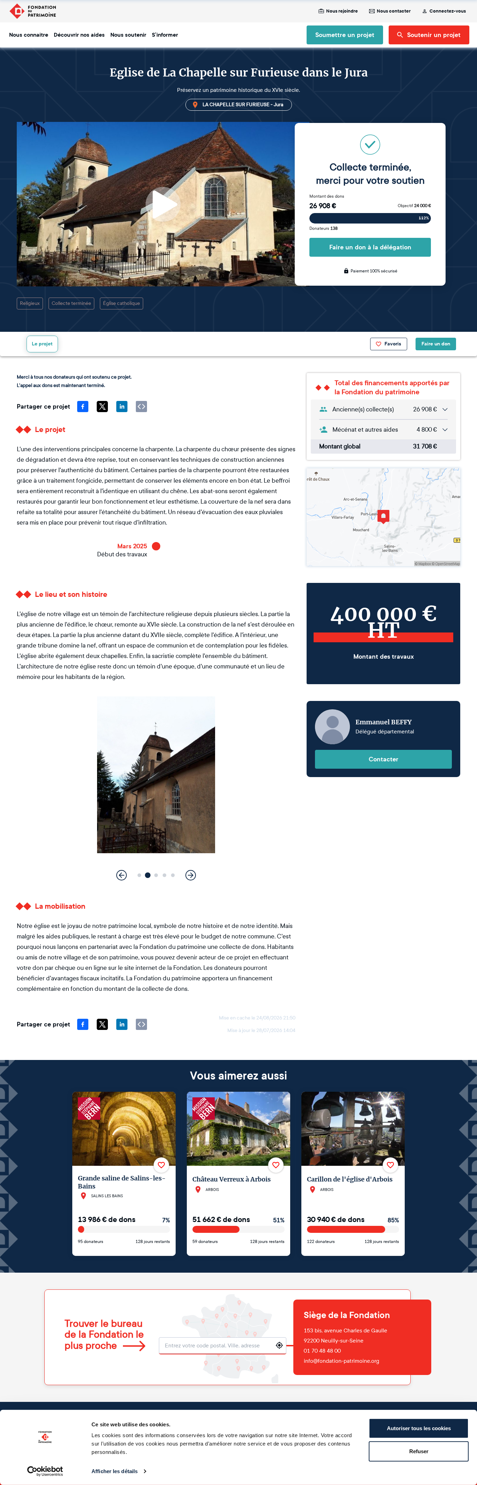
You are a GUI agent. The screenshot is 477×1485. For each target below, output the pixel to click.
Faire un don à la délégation (370, 247)
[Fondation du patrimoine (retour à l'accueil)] (32, 11)
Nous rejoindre (342, 11)
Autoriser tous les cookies (419, 1428)
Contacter (383, 759)
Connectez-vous (448, 11)
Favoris (392, 344)
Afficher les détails (114, 1471)
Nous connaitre (28, 35)
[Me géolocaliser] (279, 1345)
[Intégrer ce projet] (141, 406)
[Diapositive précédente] (121, 875)
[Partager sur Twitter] (102, 406)
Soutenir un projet (434, 35)
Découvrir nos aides (79, 35)
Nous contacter (394, 11)
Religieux (30, 303)
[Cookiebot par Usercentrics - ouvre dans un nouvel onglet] (45, 1471)
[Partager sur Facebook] (83, 406)
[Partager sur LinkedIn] (122, 406)
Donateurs (323, 228)
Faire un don (435, 344)
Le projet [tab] (42, 344)
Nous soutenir (128, 35)
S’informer (165, 35)
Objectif (414, 205)
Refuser (418, 1451)
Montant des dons (326, 196)
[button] (139, 875)
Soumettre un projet (344, 35)
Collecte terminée (71, 303)
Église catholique (121, 303)
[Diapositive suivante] (190, 875)
